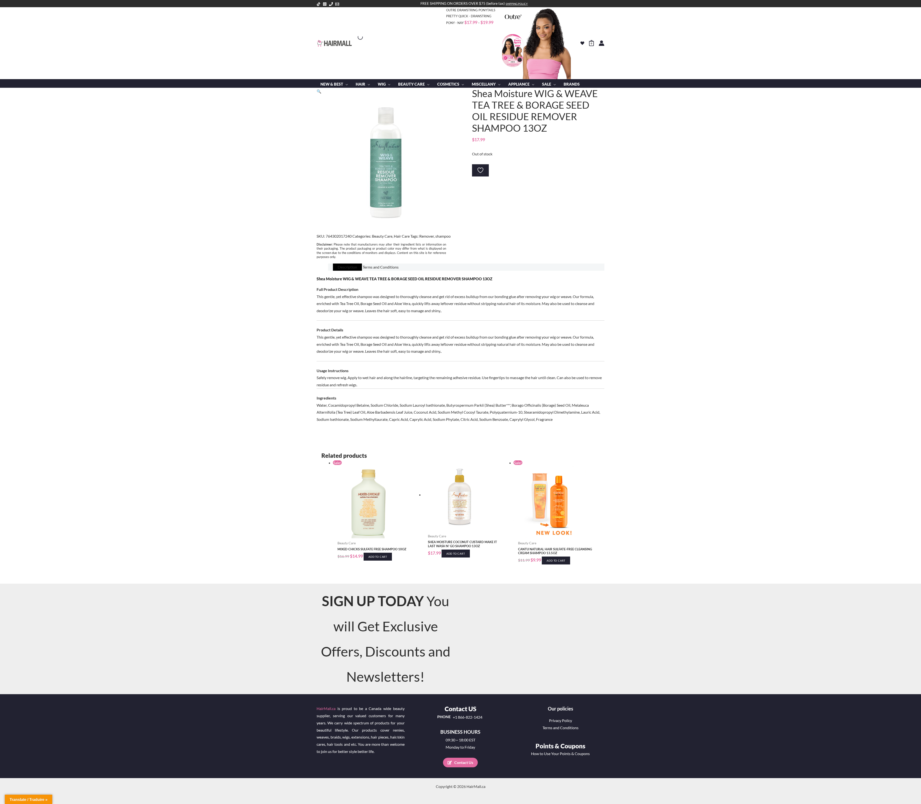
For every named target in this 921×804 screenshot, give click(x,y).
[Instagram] (325, 4)
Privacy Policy (560, 720)
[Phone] (331, 4)
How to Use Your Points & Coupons (560, 753)
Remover (426, 236)
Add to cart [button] (377, 556)
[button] (345, 84)
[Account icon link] (601, 43)
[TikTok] (318, 4)
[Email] (337, 4)
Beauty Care (382, 236)
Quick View (375, 534)
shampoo (443, 236)
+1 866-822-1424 (467, 717)
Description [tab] (347, 267)
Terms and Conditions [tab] (381, 267)
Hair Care (402, 236)
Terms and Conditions (561, 727)
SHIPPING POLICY (517, 3)
